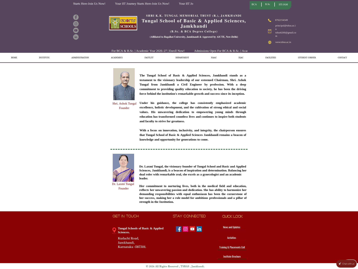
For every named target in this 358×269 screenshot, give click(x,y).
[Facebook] (76, 17)
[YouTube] (76, 30)
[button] (44, 57)
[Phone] (269, 20)
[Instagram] (76, 24)
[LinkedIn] (76, 37)
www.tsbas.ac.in (283, 42)
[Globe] (269, 42)
